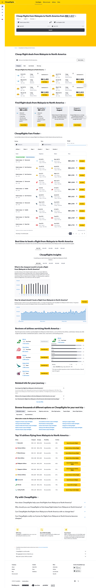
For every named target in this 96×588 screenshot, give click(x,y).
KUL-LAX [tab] (63, 248)
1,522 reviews (25, 343)
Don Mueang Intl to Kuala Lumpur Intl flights (72, 427)
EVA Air (24, 339)
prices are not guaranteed (43, 547)
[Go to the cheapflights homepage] (10, 2)
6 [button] (82, 233)
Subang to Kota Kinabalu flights (22, 423)
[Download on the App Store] (77, 571)
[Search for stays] (2, 9)
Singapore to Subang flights (68, 425)
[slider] (87, 145)
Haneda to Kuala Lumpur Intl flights (23, 429)
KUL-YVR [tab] (38, 248)
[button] (2, 2)
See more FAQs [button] (39, 401)
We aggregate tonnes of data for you (24, 554)
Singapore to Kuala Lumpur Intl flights (24, 421)
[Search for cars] (2, 12)
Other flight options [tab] (55, 411)
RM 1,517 (69, 16)
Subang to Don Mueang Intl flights (46, 427)
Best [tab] (25, 65)
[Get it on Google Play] (77, 567)
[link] (24, 125)
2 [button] (73, 233)
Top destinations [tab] (29, 414)
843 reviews (25, 351)
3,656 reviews (25, 359)
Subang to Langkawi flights (68, 421)
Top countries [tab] (19, 414)
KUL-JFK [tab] (56, 248)
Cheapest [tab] (18, 65)
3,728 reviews (25, 375)
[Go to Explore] (2, 15)
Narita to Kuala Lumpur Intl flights (46, 429)
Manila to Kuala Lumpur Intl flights (23, 427)
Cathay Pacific (25, 363)
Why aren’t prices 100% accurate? (24, 556)
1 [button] (70, 233)
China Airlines (25, 347)
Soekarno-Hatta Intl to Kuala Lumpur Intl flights (26, 425)
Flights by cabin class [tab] (43, 411)
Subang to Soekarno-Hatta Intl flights (70, 423)
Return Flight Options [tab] (77, 411)
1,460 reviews (25, 367)
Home (16, 47)
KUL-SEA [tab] (51, 248)
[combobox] (19, 19)
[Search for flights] (2, 6)
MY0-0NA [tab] (38, 263)
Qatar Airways (25, 371)
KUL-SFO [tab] (44, 248)
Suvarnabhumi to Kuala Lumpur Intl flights (48, 421)
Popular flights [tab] (66, 411)
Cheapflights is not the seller (23, 551)
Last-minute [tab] (31, 65)
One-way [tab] (39, 65)
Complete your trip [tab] (31, 411)
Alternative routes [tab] (20, 411)
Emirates (24, 355)
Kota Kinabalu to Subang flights (46, 423)
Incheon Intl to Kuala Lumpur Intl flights (48, 425)
